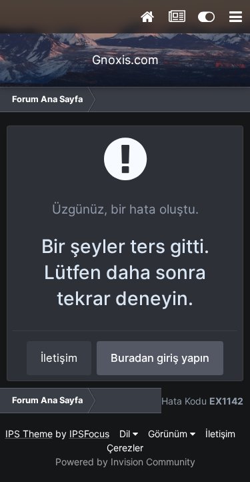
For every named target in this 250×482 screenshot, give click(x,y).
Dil (126, 433)
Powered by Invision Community (125, 461)
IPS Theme (29, 433)
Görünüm (169, 433)
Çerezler (125, 447)
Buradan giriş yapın (160, 358)
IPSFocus (89, 433)
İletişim (59, 358)
